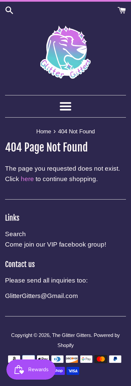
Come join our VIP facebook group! (55, 244)
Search (15, 234)
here (27, 178)
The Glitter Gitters (71, 335)
